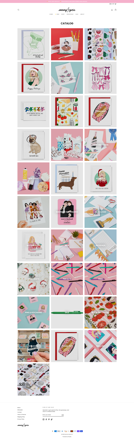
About (82, 14)
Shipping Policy (21, 417)
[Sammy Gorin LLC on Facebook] (46, 419)
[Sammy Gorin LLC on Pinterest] (49, 419)
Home (51, 14)
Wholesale (70, 14)
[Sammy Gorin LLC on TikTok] (51, 419)
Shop (63, 14)
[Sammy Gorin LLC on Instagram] (43, 419)
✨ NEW (57, 14)
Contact (19, 412)
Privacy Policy (20, 419)
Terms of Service (21, 414)
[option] (67, 1)
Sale (77, 14)
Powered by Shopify (67, 436)
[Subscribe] (63, 415)
